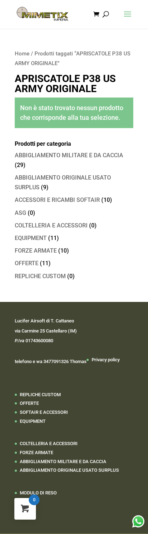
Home (22, 53)
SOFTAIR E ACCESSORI (44, 412)
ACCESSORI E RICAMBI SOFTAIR (57, 199)
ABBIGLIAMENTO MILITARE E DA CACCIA (69, 155)
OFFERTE (26, 263)
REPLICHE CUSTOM (40, 276)
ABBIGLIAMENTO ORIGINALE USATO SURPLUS (69, 470)
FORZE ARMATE (36, 250)
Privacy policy (106, 359)
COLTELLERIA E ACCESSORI (51, 225)
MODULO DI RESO (38, 492)
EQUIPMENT (31, 238)
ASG (20, 212)
